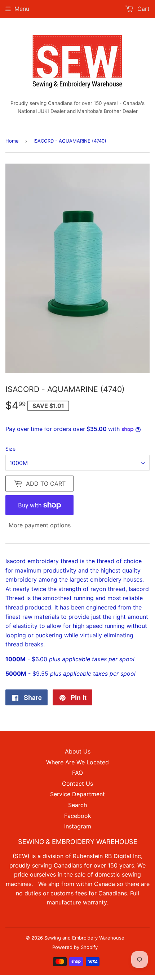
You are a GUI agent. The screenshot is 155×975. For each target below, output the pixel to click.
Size (10, 449)
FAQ (77, 772)
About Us (77, 751)
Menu (21, 8)
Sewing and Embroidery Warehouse (84, 938)
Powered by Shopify (75, 947)
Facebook (77, 815)
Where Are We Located (77, 762)
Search (77, 805)
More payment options (40, 525)
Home (12, 141)
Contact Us (77, 783)
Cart (143, 8)
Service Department (77, 794)
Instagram (77, 826)
